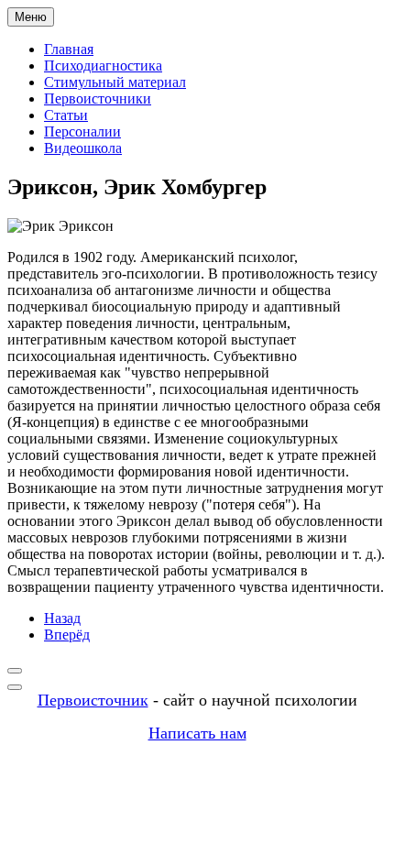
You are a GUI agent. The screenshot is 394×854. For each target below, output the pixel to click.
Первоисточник (93, 700)
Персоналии (82, 131)
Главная (68, 49)
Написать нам (197, 733)
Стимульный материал (115, 82)
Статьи (66, 115)
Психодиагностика (103, 65)
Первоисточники (97, 98)
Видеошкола (83, 148)
